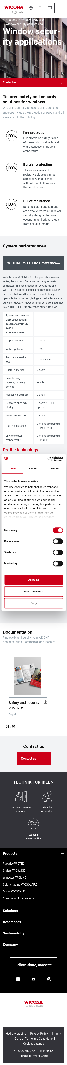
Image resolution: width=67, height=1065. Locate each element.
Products (11, 19)
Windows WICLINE (32, 19)
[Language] (31, 8)
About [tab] (55, 468)
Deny (33, 603)
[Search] (40, 8)
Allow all (33, 579)
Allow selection (33, 591)
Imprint (56, 1033)
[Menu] (59, 8)
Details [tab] (33, 468)
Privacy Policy (39, 1033)
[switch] (58, 541)
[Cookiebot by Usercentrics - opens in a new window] (48, 458)
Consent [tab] (12, 468)
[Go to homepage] (14, 9)
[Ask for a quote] (49, 8)
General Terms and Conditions (33, 1038)
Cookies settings (33, 1043)
